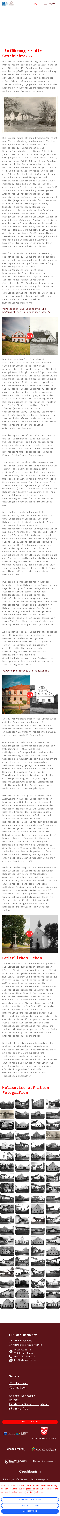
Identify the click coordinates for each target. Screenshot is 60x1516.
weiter (30, 1492)
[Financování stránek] (15, 1433)
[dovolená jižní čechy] (15, 1461)
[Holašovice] (8, 3)
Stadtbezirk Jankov (44, 1438)
